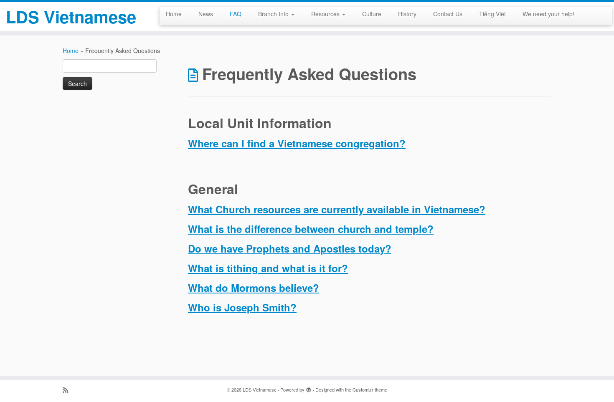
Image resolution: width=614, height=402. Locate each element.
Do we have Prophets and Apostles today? (289, 248)
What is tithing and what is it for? (268, 268)
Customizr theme (370, 389)
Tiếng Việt (492, 14)
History (407, 14)
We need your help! (548, 14)
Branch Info (274, 14)
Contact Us (447, 14)
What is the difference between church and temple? (311, 229)
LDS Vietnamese (71, 17)
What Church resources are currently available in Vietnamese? (336, 209)
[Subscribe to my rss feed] (68, 389)
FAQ (235, 14)
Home (174, 14)
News (205, 14)
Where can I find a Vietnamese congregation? (297, 143)
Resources (326, 14)
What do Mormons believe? (253, 288)
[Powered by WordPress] (309, 388)
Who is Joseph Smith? (242, 307)
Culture (371, 14)
